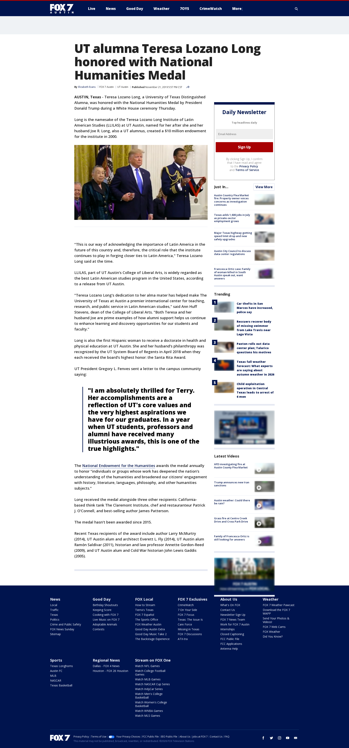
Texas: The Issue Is (190, 619)
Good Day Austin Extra (150, 629)
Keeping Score (102, 610)
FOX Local (144, 599)
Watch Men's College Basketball (149, 695)
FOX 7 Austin (106, 87)
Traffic (54, 610)
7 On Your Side (187, 610)
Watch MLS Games (147, 716)
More (237, 8)
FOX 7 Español (144, 615)
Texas (54, 615)
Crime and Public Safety (65, 624)
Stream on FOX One (153, 660)
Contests (98, 629)
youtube (287, 738)
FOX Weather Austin (148, 624)
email (295, 738)
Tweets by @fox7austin (231, 601)
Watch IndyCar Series (149, 689)
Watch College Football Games (150, 672)
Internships (227, 629)
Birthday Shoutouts (105, 605)
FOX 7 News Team (232, 619)
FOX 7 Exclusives (192, 599)
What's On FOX (230, 605)
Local (53, 605)
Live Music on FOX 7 (106, 619)
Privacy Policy (248, 166)
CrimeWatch (186, 605)
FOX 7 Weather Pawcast (278, 605)
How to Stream (145, 605)
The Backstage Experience (152, 639)
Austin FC (56, 671)
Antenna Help (229, 648)
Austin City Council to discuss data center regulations (232, 252)
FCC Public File (229, 639)
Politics (54, 619)
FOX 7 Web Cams (274, 627)
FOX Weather (271, 632)
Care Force (185, 624)
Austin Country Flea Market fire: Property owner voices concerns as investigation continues (231, 200)
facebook (263, 738)
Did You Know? (273, 636)
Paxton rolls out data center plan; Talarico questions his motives (254, 348)
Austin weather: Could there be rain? (232, 501)
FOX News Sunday (62, 629)
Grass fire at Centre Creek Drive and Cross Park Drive (231, 519)
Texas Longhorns (61, 666)
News (55, 599)
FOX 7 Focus (186, 615)
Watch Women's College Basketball (151, 704)
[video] (264, 468)
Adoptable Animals (105, 624)
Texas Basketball (61, 685)
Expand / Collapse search (296, 9)
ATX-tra (183, 639)
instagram (279, 738)
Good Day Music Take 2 (151, 634)
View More (264, 187)
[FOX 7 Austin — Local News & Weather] (63, 9)
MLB (53, 676)
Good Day (101, 599)
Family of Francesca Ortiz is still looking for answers (231, 537)
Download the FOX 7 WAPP (276, 611)
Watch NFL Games (147, 666)
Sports (56, 660)
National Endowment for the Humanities (118, 465)
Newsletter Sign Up (232, 615)
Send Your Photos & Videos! (276, 620)
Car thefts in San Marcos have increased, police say (255, 308)
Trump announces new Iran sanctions (231, 483)
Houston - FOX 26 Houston (110, 671)
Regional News (106, 660)
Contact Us (227, 610)
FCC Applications (231, 644)
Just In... (221, 186)
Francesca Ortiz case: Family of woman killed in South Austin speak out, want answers (232, 273)
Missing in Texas (188, 629)
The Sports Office (146, 619)
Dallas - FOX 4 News (106, 666)
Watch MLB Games (148, 679)
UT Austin (122, 87)
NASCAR (55, 680)
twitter (271, 738)
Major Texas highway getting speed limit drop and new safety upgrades (233, 236)
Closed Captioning (232, 634)
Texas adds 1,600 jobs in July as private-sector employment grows (232, 218)
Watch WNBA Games (149, 711)
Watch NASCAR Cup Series (152, 684)
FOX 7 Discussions (190, 634)
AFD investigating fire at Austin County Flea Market (231, 465)
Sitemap (55, 634)
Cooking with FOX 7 (105, 615)
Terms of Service (247, 170)
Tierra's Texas (144, 610)
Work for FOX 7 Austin (234, 624)
